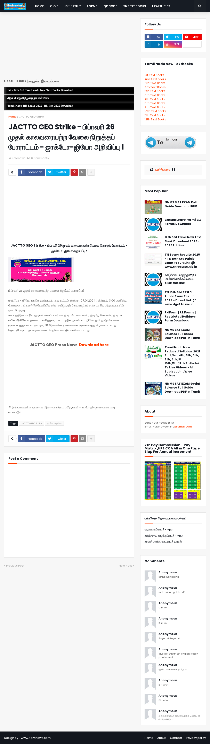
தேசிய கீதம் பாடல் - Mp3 (159, 529)
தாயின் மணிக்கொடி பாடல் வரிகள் (163, 542)
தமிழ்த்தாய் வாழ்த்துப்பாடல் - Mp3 (164, 536)
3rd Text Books (155, 83)
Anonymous (168, 572)
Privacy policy (196, 738)
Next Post (125, 566)
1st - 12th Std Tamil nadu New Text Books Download (40, 90)
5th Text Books (155, 91)
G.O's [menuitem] (54, 6)
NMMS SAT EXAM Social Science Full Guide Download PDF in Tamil (182, 388)
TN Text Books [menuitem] (134, 6)
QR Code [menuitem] (110, 6)
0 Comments (40, 158)
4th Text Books (155, 87)
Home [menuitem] (39, 6)
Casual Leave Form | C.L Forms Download (183, 222)
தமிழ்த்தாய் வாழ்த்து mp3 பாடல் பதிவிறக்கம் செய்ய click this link (180, 279)
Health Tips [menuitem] (161, 6)
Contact (176, 738)
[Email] (82, 172)
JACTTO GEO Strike (31, 117)
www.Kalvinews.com (36, 738)
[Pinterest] (74, 172)
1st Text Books (154, 75)
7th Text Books (155, 99)
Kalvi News (162, 170)
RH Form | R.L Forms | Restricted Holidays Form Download (180, 316)
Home (12, 117)
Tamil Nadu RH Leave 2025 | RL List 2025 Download (40, 105)
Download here (94, 344)
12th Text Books (155, 119)
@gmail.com (183, 427)
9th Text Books (155, 107)
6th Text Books (155, 95)
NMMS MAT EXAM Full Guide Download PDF (181, 204)
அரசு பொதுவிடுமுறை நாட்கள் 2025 (28, 98)
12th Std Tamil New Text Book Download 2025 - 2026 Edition (183, 241)
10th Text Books (155, 111)
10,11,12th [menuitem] (71, 6)
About (161, 738)
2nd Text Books (155, 79)
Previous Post (15, 566)
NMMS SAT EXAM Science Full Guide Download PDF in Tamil (182, 334)
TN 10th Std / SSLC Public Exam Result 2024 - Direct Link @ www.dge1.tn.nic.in (180, 298)
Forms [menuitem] (92, 6)
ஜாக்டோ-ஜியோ (54, 423)
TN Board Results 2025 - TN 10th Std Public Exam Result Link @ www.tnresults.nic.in (182, 261)
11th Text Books (155, 115)
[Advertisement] (69, 47)
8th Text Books (155, 103)
